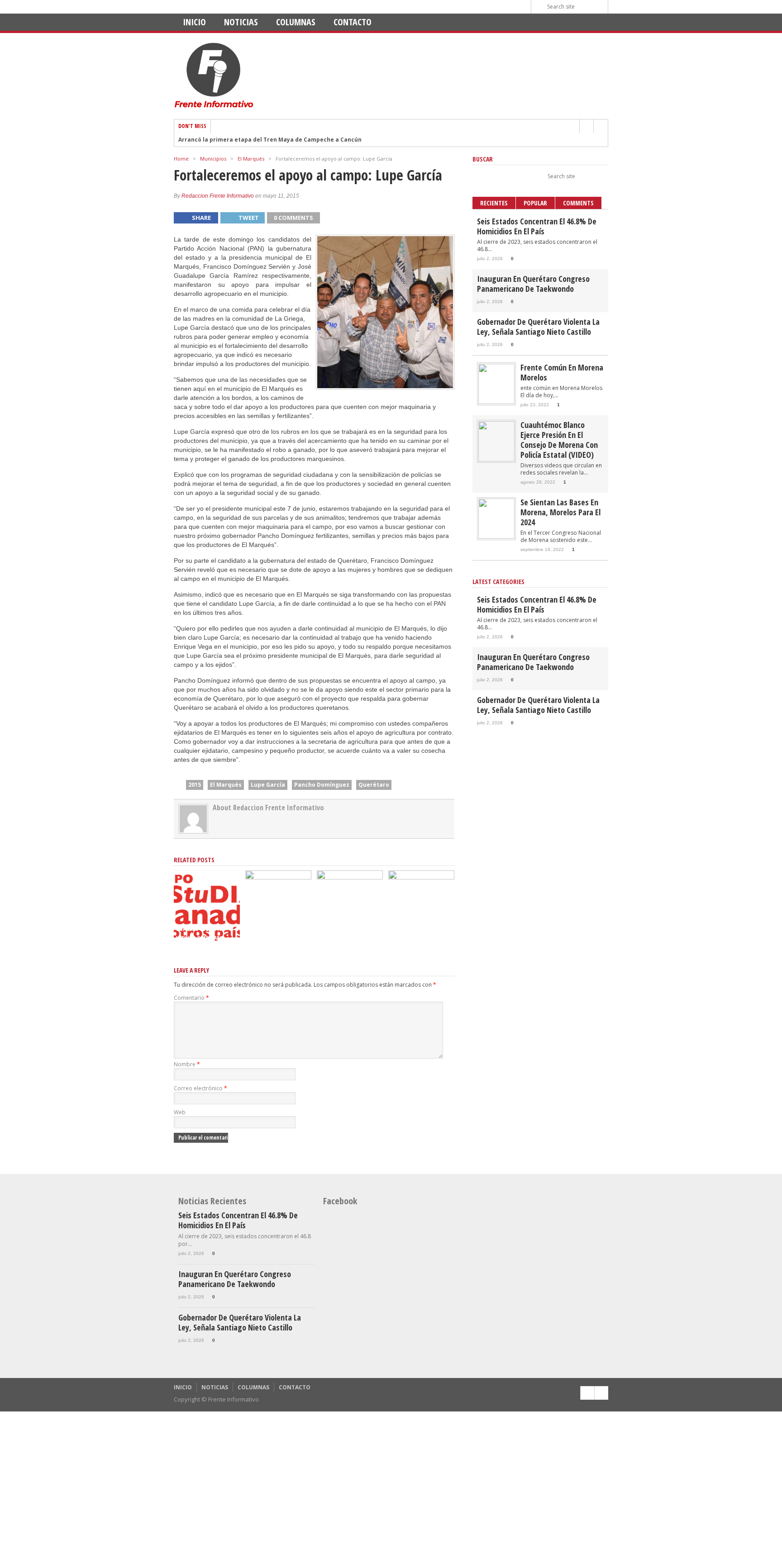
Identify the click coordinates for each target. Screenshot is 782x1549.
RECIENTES (494, 203)
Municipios (213, 158)
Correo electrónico (200, 1088)
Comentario (191, 998)
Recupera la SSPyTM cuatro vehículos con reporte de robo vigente (277, 929)
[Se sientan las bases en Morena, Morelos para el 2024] (496, 537)
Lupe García (268, 785)
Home (181, 158)
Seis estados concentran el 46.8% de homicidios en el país (536, 226)
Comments (578, 203)
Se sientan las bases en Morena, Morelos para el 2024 (560, 512)
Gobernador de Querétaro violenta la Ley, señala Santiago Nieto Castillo (538, 327)
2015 (194, 785)
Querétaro (373, 785)
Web (180, 1112)
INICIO (194, 22)
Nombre (187, 1064)
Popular (535, 203)
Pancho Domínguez (321, 785)
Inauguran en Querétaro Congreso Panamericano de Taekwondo (533, 284)
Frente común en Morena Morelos (561, 372)
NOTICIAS (241, 22)
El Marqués (251, 158)
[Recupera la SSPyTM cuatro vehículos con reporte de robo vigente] (278, 877)
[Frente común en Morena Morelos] (496, 402)
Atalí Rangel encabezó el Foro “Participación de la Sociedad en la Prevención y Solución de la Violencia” (349, 920)
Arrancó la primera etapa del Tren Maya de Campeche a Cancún (270, 140)
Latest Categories (498, 581)
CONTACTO (353, 22)
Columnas (295, 22)
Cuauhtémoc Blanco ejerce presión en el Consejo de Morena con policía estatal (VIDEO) (559, 440)
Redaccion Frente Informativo (217, 196)
